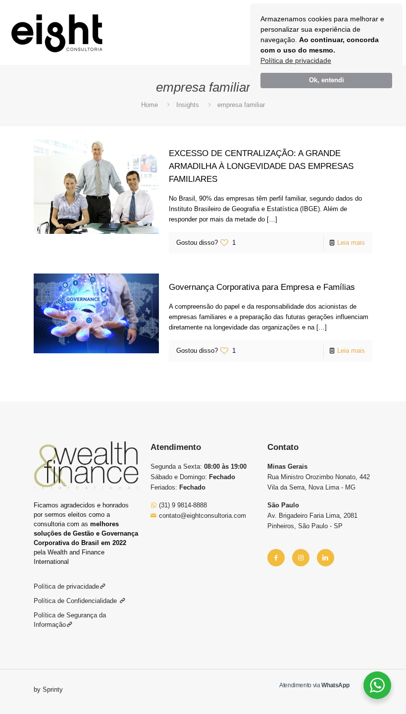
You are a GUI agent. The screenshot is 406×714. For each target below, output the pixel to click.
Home (149, 105)
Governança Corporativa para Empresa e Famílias (262, 287)
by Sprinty (48, 689)
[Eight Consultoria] (57, 32)
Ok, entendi (326, 80)
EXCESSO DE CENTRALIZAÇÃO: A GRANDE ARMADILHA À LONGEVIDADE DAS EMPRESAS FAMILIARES (261, 166)
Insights (187, 105)
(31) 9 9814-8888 (182, 505)
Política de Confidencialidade (76, 600)
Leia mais (351, 242)
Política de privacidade (295, 60)
